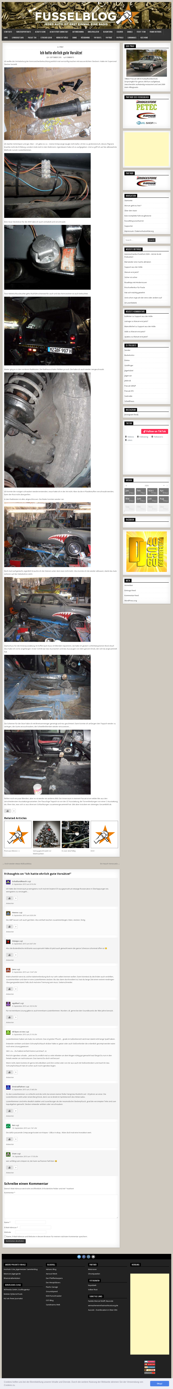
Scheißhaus (129, 401)
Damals (130, 31)
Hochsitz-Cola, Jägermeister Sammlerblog (20, 1269)
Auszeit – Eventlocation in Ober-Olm (102, 1310)
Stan (14, 1153)
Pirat (61, 47)
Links (6, 37)
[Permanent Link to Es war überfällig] (75, 834)
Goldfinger (128, 365)
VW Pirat (109, 37)
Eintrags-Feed (130, 590)
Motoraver (92, 1269)
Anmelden (128, 585)
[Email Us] (93, 1256)
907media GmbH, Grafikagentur (17, 1289)
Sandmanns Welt (53, 1304)
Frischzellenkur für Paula (134, 287)
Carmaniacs (132, 37)
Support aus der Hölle (133, 267)
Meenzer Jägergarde (12, 1274)
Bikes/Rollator (93, 31)
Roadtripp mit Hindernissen (135, 282)
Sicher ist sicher (130, 277)
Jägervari (128, 375)
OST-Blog (49, 1300)
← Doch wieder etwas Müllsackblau (16, 863)
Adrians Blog (51, 1269)
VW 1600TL (98, 37)
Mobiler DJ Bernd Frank (13, 1294)
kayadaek (92, 1285)
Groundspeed (52, 1291)
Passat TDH (32, 37)
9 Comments (69, 57)
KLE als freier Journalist (13, 1298)
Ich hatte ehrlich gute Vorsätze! (61, 52)
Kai (13, 1125)
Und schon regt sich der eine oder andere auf (143, 297)
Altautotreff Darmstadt (59, 31)
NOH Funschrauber (54, 1296)
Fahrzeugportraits (23, 31)
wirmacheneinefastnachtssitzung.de (103, 1305)
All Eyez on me (18, 1031)
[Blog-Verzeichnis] (149, 1362)
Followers (157, 437)
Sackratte (128, 396)
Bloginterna (107, 31)
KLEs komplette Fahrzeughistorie (137, 215)
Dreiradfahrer (18, 1086)
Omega (15, 941)
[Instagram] (88, 1256)
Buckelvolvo (129, 355)
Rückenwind (85, 37)
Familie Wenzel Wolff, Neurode (100, 1301)
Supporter (128, 226)
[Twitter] (79, 1256)
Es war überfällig (68, 851)
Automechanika (78, 31)
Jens (14, 969)
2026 (147, 485)
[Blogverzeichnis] (149, 1367)
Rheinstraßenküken (12, 1278)
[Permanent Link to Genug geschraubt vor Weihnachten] (46, 834)
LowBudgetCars (18, 37)
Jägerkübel (128, 370)
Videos (129, 437)
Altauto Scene (40, 31)
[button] (16, 1385)
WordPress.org (130, 600)
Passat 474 (128, 391)
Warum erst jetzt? (131, 272)
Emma (126, 360)
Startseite (8, 31)
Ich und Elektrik (130, 303)
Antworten (10, 903)
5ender (127, 350)
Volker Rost (92, 1289)
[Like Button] (7, 811)
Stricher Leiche (46, 37)
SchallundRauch (19, 881)
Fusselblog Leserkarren (134, 221)
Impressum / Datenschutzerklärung (139, 231)
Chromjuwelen (94, 1274)
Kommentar (9, 1192)
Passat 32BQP (130, 386)
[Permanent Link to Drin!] (104, 834)
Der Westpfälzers (53, 1282)
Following (142, 437)
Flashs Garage (52, 1287)
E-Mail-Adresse (11, 1227)
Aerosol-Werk (51, 1274)
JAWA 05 (127, 380)
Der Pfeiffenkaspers (54, 1278)
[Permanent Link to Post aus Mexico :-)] (17, 834)
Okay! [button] (159, 1384)
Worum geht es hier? (132, 205)
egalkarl (16, 1003)
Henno (15, 912)
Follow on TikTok (156, 431)
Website (7, 1232)
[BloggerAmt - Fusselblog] (149, 1364)
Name (7, 1222)
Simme (74, 37)
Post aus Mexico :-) (11, 851)
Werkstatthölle (62, 37)
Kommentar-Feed (131, 595)
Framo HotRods (155, 31)
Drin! (92, 851)
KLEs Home (144, 37)
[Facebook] (84, 1256)
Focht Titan (141, 31)
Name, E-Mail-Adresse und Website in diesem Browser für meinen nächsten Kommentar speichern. (46, 1236)
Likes (128, 440)
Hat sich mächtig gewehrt (134, 292)
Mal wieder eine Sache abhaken (137, 262)
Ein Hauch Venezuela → (110, 863)
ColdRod (120, 31)
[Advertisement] (146, 149)
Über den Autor (130, 210)
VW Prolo (119, 37)
